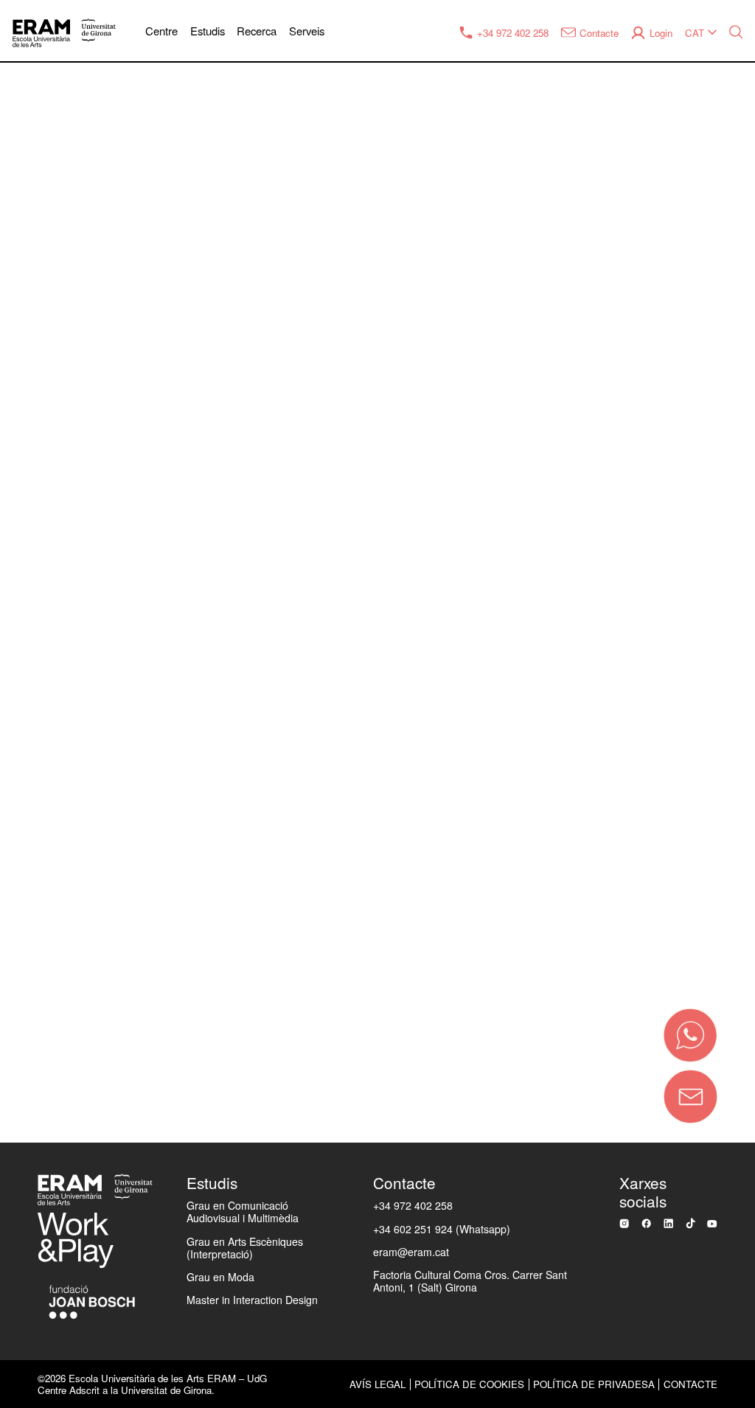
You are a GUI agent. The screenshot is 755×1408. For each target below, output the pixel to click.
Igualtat (38, 570)
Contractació (53, 813)
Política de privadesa (594, 1384)
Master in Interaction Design (252, 1299)
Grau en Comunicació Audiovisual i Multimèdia (243, 1211)
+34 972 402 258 (413, 1205)
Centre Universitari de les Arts (104, 425)
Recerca (256, 30)
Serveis (306, 30)
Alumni (36, 764)
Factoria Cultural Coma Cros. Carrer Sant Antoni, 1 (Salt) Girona (470, 1280)
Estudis (207, 30)
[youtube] (712, 1223)
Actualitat (43, 619)
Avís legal (377, 1384)
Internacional (54, 667)
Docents (40, 715)
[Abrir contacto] (690, 1096)
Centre (161, 30)
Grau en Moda (220, 1276)
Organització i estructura (88, 474)
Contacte (151, 970)
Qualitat (39, 522)
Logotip (38, 861)
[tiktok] (690, 1223)
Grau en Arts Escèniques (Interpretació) (245, 1247)
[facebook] (646, 1223)
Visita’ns (41, 909)
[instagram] (624, 1223)
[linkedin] (668, 1223)
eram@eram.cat (411, 1251)
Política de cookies (469, 1384)
